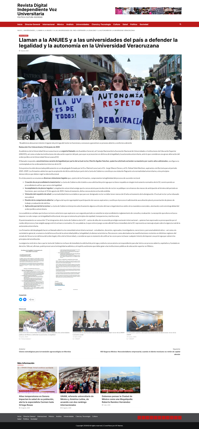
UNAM (63, 391)
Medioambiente (24, 391)
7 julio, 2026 (107, 405)
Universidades (82, 24)
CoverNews (108, 426)
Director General (32, 24)
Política (133, 24)
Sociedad (144, 24)
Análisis (69, 24)
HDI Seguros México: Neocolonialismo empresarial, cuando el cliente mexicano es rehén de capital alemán (140, 351)
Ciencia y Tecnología (101, 24)
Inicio (19, 24)
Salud (125, 24)
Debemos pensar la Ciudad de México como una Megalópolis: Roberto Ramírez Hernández (117, 399)
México (60, 24)
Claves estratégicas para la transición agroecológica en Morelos (45, 350)
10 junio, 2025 (25, 51)
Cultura (116, 24)
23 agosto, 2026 (25, 408)
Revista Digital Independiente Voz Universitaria (37, 9)
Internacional (49, 24)
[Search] (180, 24)
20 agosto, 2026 (66, 408)
